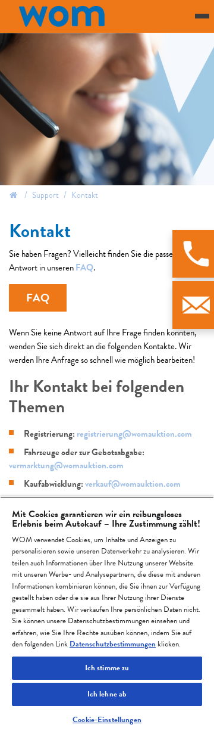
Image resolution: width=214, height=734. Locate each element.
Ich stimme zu (107, 668)
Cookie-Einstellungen (107, 720)
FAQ (84, 267)
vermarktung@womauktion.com (66, 465)
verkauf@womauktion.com (133, 483)
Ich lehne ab (107, 694)
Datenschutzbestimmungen (113, 644)
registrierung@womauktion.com (134, 433)
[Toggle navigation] (202, 16)
